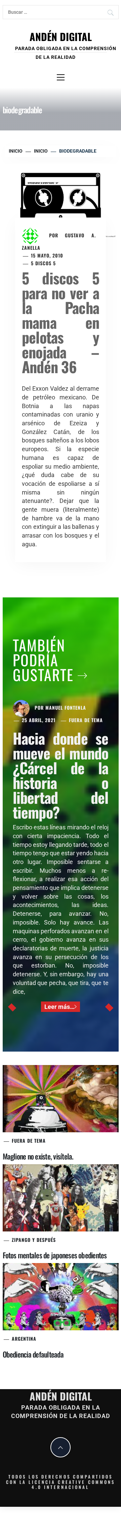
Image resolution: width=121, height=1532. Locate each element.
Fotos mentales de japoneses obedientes (55, 1255)
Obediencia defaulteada (33, 1354)
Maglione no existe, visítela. (38, 1156)
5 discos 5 (43, 263)
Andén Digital (61, 36)
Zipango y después (34, 1239)
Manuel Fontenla (65, 707)
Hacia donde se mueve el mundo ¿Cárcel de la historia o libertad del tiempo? (61, 775)
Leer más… (59, 1006)
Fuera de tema (86, 719)
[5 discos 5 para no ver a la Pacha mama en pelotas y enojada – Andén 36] (60, 200)
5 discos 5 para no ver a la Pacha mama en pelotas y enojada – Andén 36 (60, 322)
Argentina (24, 1338)
